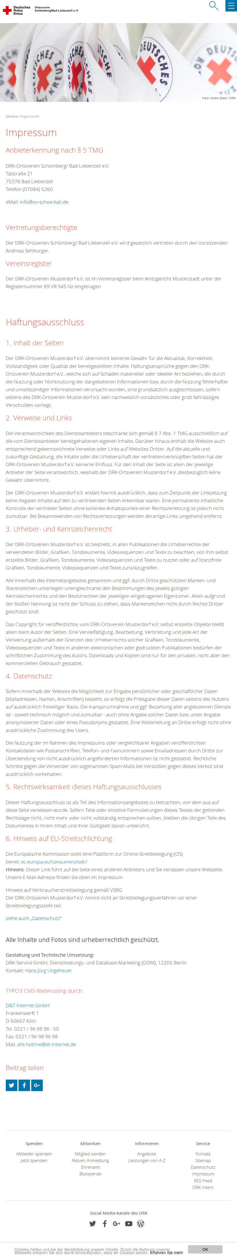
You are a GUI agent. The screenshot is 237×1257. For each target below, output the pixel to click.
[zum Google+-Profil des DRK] (116, 1223)
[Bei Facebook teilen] (24, 1085)
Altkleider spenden (34, 1154)
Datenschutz (203, 1167)
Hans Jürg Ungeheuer (48, 970)
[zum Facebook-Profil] (92, 1223)
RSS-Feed (203, 1180)
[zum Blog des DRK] (140, 1223)
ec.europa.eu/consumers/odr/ (54, 861)
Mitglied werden (90, 1154)
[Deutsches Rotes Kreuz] (17, 11)
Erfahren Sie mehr (166, 1252)
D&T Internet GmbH (27, 1005)
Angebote (146, 1154)
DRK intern (203, 1187)
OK (205, 1249)
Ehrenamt (90, 1167)
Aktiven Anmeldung (90, 1160)
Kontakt (203, 1154)
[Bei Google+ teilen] (37, 1085)
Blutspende (90, 1174)
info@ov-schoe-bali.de (44, 201)
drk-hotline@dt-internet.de (46, 1044)
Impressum (30, 116)
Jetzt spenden (34, 1160)
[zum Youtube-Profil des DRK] (128, 1223)
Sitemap (203, 1160)
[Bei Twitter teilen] (11, 1085)
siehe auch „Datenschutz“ (33, 918)
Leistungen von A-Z (147, 1160)
